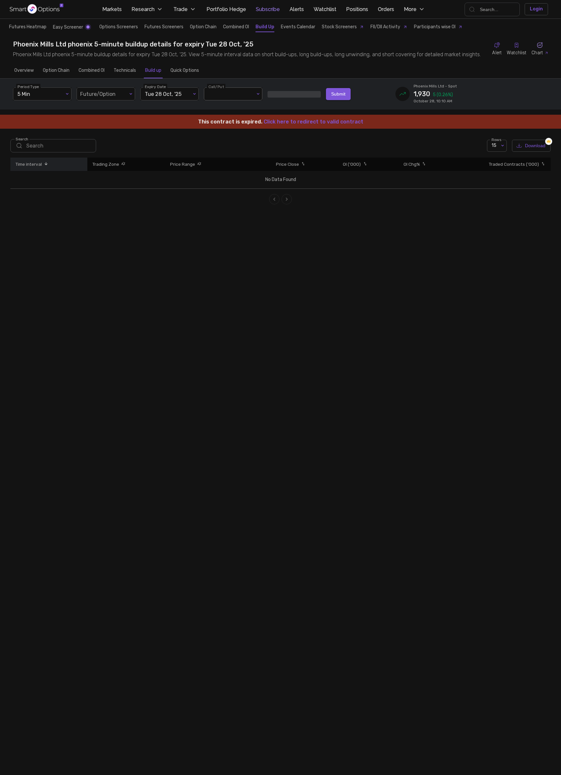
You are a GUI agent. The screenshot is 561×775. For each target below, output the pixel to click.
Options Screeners (118, 27)
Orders (386, 9)
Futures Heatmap (27, 27)
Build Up (265, 27)
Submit (338, 94)
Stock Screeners (339, 27)
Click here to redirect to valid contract (313, 122)
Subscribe (268, 9)
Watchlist (325, 9)
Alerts (297, 9)
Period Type (28, 86)
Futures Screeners (163, 27)
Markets (112, 9)
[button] (45, 164)
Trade (180, 9)
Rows (496, 139)
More (410, 9)
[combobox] (106, 93)
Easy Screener (68, 27)
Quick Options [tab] (184, 70)
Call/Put (216, 86)
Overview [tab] (24, 70)
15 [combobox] (494, 145)
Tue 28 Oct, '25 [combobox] (163, 94)
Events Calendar (298, 27)
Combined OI (236, 27)
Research (143, 9)
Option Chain (203, 27)
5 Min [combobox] (24, 94)
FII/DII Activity (385, 27)
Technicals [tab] (125, 70)
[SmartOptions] (36, 9)
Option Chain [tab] (56, 70)
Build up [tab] (153, 70)
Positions (357, 9)
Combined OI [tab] (92, 70)
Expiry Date (155, 86)
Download (535, 145)
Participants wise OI (434, 27)
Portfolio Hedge (226, 9)
